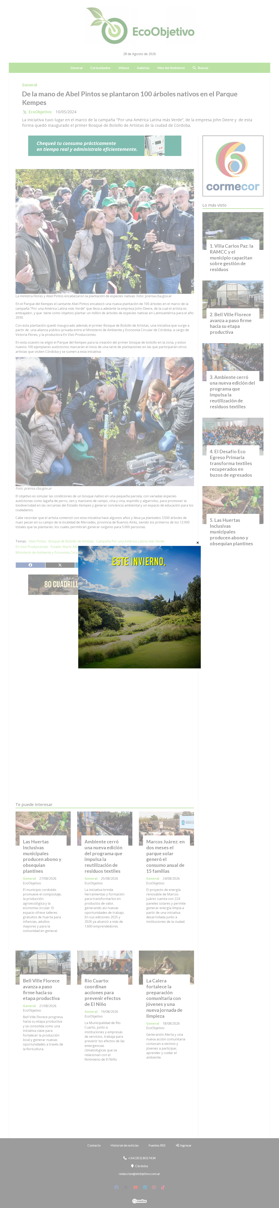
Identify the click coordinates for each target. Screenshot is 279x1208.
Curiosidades (100, 68)
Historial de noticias (124, 1145)
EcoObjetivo (40, 112)
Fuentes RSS (156, 1145)
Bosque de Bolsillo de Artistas (71, 541)
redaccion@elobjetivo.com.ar (139, 1174)
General (76, 68)
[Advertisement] (105, 636)
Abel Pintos (37, 541)
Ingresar (185, 1145)
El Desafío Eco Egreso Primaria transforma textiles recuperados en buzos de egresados (231, 463)
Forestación (129, 546)
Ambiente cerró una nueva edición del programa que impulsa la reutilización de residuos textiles (103, 856)
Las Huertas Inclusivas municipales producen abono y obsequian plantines (42, 856)
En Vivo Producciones (32, 546)
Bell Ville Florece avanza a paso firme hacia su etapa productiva (41, 989)
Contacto (94, 1145)
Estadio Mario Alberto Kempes (73, 546)
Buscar (203, 68)
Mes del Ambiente (171, 68)
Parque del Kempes (99, 552)
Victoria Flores (127, 552)
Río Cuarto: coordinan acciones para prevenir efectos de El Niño (103, 992)
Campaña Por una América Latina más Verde (130, 541)
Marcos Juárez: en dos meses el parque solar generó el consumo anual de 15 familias (165, 856)
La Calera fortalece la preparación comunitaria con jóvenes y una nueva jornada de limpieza (164, 998)
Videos (123, 68)
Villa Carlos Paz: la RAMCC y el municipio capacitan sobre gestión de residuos (231, 257)
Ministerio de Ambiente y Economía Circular (49, 552)
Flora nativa (108, 546)
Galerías (143, 68)
